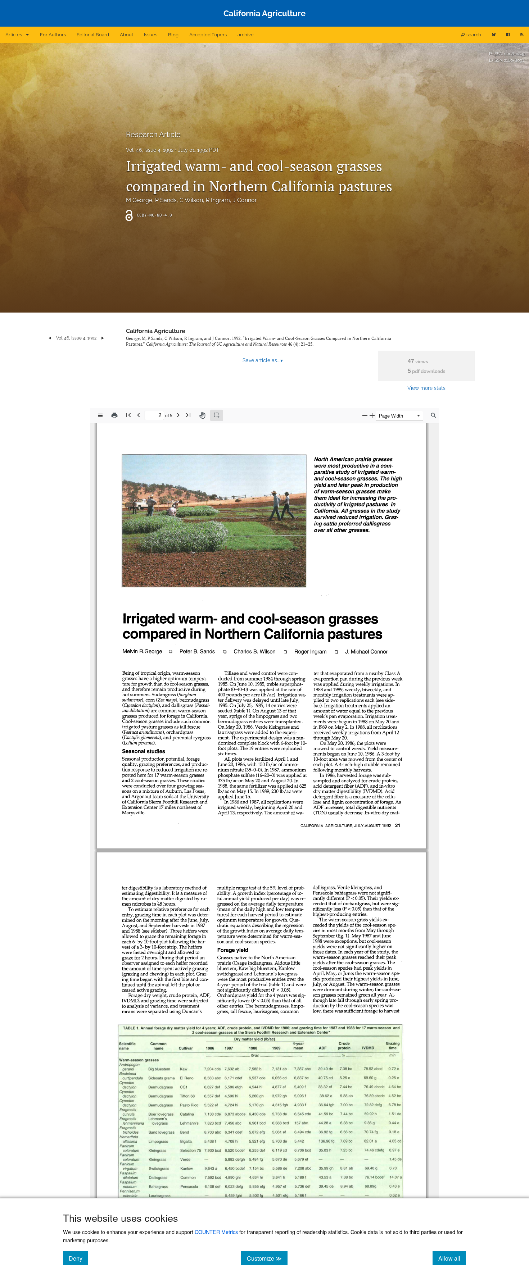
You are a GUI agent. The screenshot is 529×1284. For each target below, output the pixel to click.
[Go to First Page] (128, 414)
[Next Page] (178, 414)
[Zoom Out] (365, 415)
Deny (78, 1258)
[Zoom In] (372, 415)
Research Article (153, 134)
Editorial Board (93, 34)
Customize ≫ (267, 1258)
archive (246, 34)
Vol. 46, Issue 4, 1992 (149, 150)
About (126, 34)
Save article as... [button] (263, 360)
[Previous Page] (138, 414)
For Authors (53, 34)
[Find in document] (433, 415)
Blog (173, 34)
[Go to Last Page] (188, 414)
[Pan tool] (202, 415)
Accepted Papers (208, 34)
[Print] (114, 415)
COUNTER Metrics (216, 1231)
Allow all (452, 1258)
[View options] (100, 415)
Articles (13, 34)
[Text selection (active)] (216, 415)
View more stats (426, 388)
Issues (150, 34)
